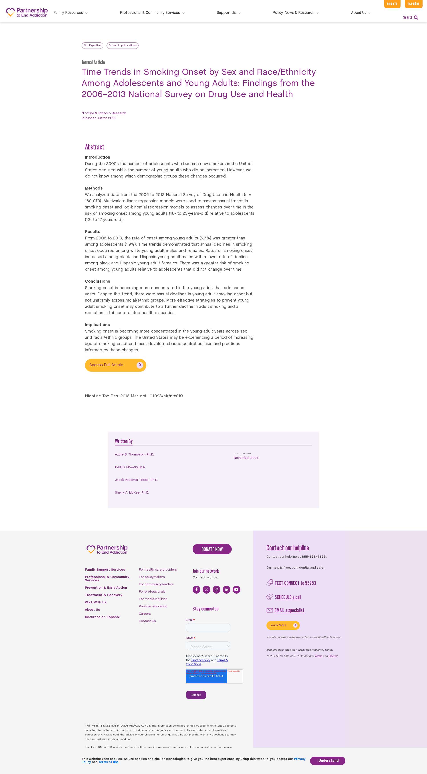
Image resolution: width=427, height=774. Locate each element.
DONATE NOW (212, 549)
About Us (92, 609)
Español (414, 4)
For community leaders (156, 584)
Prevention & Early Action (106, 587)
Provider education (153, 606)
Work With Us (96, 602)
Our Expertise (92, 45)
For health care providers (158, 569)
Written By (124, 441)
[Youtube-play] (236, 590)
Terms (318, 656)
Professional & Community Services (107, 579)
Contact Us (147, 621)
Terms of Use (109, 762)
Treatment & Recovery (103, 595)
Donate (392, 4)
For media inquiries (153, 599)
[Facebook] (196, 590)
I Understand (328, 760)
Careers (145, 613)
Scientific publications (122, 45)
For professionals (152, 591)
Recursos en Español (102, 617)
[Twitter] (206, 590)
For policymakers (152, 577)
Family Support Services (105, 569)
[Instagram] (216, 590)
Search (408, 17)
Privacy (332, 656)
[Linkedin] (226, 590)
